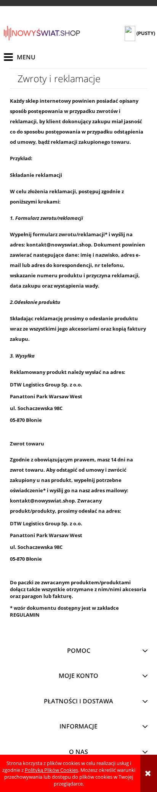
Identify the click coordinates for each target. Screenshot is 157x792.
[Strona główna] (42, 33)
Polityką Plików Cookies (51, 770)
